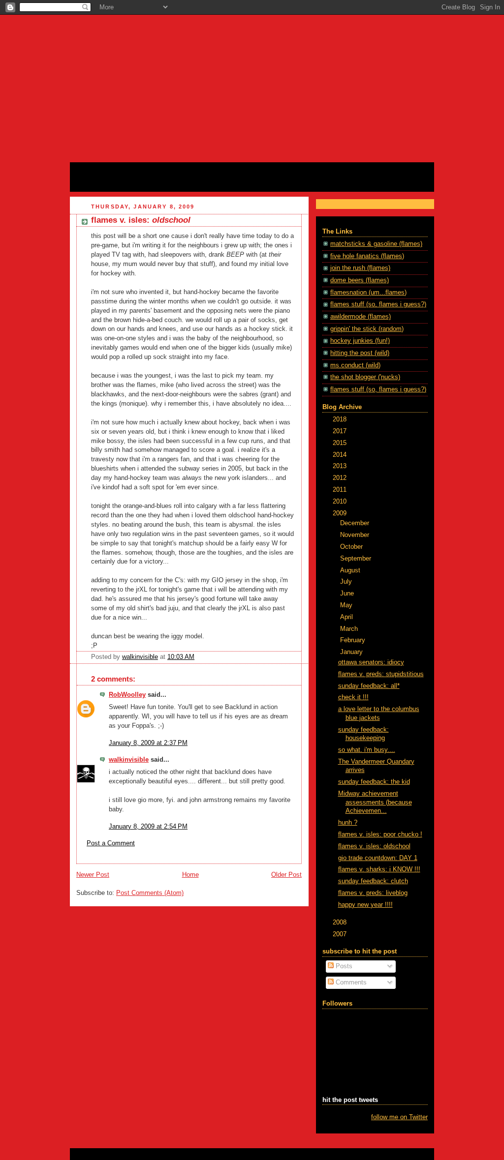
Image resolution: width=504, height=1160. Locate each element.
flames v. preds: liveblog (373, 893)
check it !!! (353, 697)
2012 (340, 478)
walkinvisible (129, 759)
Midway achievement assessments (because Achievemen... (375, 802)
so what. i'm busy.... (366, 749)
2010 (340, 501)
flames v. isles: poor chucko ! (380, 834)
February (353, 640)
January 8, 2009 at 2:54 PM (148, 826)
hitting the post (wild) (359, 353)
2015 (340, 443)
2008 (340, 922)
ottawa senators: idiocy (371, 662)
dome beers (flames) (359, 280)
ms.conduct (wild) (355, 365)
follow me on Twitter (399, 1117)
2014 (340, 454)
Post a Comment (111, 843)
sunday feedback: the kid (374, 781)
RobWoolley (127, 694)
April (347, 617)
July (347, 581)
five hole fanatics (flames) (367, 256)
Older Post (286, 874)
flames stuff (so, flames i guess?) (378, 304)
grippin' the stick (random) (367, 329)
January (352, 652)
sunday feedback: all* (369, 686)
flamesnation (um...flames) (368, 292)
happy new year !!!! (365, 904)
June (348, 593)
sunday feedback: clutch (373, 881)
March (350, 628)
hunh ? (347, 822)
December (355, 523)
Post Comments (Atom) (150, 893)
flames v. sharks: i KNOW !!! (379, 869)
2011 (340, 489)
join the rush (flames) (360, 268)
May (347, 605)
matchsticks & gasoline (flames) (376, 243)
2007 (340, 934)
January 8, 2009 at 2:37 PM (148, 743)
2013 (340, 466)
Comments (350, 982)
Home (190, 874)
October (352, 546)
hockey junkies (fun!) (360, 340)
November (355, 535)
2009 (340, 513)
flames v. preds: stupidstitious (381, 674)
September (356, 558)
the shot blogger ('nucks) (365, 377)
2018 (340, 419)
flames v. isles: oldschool (374, 846)
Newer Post (92, 874)
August (351, 570)
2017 (340, 431)
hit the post (100, 173)
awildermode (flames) (360, 316)
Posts (343, 966)
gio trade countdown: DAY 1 (377, 858)
